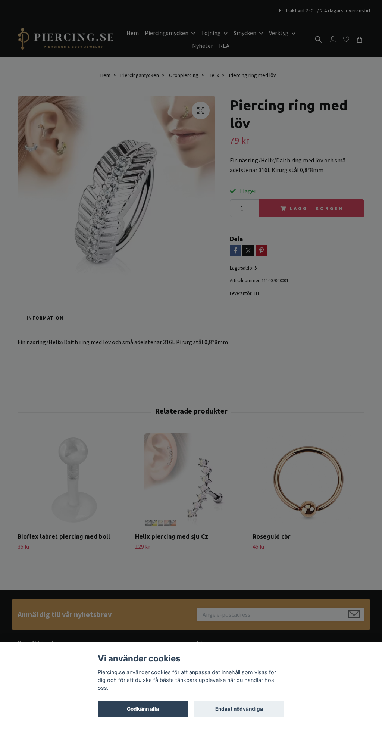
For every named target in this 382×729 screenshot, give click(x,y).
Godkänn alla (143, 709)
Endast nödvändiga (239, 709)
